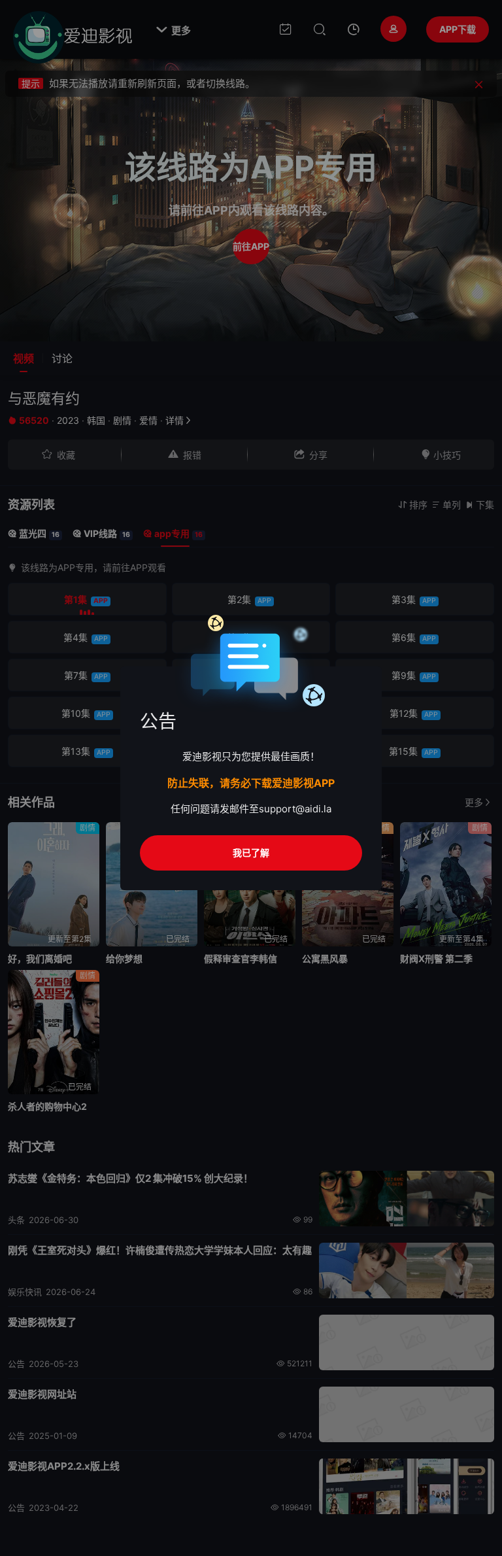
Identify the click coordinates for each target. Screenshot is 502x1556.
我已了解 (251, 852)
